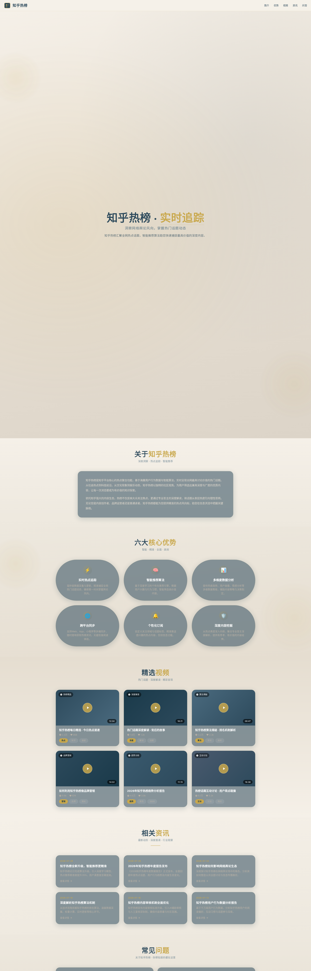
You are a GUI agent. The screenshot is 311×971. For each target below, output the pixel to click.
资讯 (295, 5)
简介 (266, 5)
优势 (276, 5)
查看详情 (64, 881)
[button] (87, 708)
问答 (304, 5)
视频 (285, 5)
